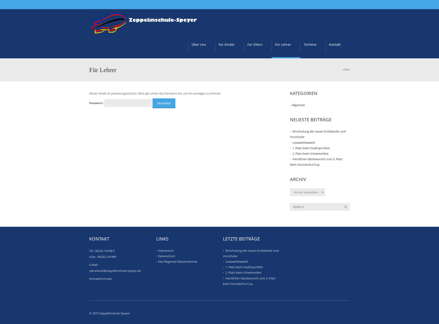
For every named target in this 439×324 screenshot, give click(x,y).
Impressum (166, 250)
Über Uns (199, 44)
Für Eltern (254, 44)
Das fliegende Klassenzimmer (178, 261)
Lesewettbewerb (303, 142)
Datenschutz (166, 256)
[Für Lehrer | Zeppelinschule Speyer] (146, 22)
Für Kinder (227, 44)
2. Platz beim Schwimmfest (310, 153)
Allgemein (298, 105)
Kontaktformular (100, 279)
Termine (310, 44)
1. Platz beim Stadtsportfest (311, 148)
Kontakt (335, 44)
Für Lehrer (283, 44)
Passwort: (96, 103)
